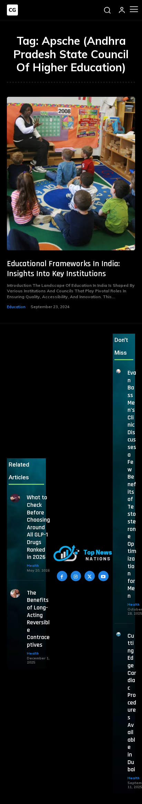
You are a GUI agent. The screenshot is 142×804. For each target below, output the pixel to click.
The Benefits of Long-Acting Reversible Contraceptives (38, 619)
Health (33, 565)
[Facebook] (62, 576)
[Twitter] (89, 576)
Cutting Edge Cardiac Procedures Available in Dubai (132, 703)
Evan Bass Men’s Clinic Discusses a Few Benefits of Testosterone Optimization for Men (132, 484)
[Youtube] (103, 576)
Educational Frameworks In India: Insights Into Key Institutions (63, 269)
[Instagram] (76, 576)
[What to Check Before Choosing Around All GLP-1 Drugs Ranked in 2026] (15, 498)
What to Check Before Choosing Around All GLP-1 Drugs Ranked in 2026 (38, 527)
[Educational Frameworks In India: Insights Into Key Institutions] (71, 173)
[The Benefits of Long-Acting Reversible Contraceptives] (15, 593)
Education (16, 306)
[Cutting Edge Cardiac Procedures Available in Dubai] (118, 634)
